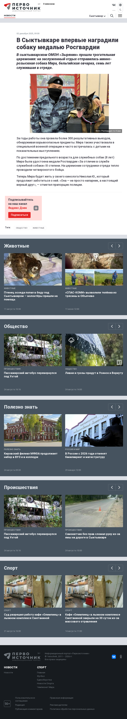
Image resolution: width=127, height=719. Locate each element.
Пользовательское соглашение (25, 699)
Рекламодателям (58, 705)
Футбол (41, 676)
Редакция (20, 705)
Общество (21, 228)
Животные (38, 228)
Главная (41, 672)
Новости (10, 667)
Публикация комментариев (29, 709)
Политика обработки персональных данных (72, 709)
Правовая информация (61, 698)
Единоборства (44, 680)
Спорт (11, 568)
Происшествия (21, 487)
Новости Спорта (45, 683)
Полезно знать (21, 407)
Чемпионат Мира (45, 687)
